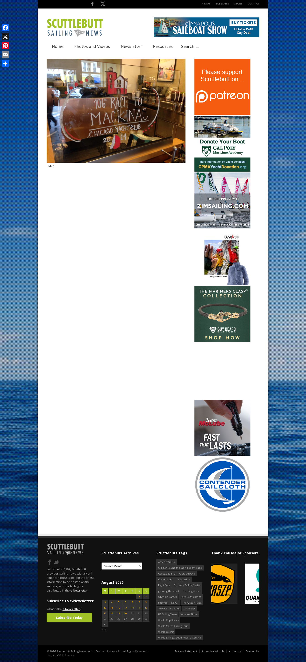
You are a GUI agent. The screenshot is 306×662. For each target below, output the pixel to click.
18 (111, 613)
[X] (5, 36)
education (184, 579)
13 (125, 607)
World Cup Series (168, 620)
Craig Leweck (187, 573)
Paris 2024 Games (191, 596)
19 (118, 613)
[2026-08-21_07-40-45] (206, 36)
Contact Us (252, 651)
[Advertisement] (222, 371)
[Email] (5, 54)
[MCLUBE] (222, 455)
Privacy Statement (186, 651)
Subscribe (222, 3)
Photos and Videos (92, 46)
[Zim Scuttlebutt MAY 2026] (222, 227)
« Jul (104, 629)
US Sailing (189, 608)
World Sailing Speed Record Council (179, 637)
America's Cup (166, 562)
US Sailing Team (167, 614)
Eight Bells (164, 585)
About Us (235, 651)
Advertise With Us (213, 651)
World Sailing (166, 631)
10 (105, 607)
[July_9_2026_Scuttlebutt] (222, 170)
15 (139, 607)
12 (118, 607)
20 (125, 613)
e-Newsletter (79, 590)
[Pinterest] (5, 45)
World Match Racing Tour (173, 626)
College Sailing (166, 573)
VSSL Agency (66, 655)
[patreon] (222, 114)
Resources (163, 46)
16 (146, 607)
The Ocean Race (192, 602)
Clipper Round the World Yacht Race (180, 567)
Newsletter (131, 46)
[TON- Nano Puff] (222, 284)
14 (132, 607)
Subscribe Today (69, 617)
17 (105, 613)
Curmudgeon (166, 579)
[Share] (5, 63)
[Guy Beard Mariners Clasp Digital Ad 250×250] (222, 341)
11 (111, 607)
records (162, 602)
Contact (253, 3)
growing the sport (168, 591)
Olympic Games (167, 596)
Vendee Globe (189, 614)
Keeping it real (191, 591)
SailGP (175, 602)
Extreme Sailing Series (187, 585)
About (206, 3)
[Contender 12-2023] (222, 511)
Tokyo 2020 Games (169, 608)
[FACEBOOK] (92, 4)
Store (238, 3)
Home (57, 46)
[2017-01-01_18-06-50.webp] (235, 584)
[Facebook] (5, 27)
